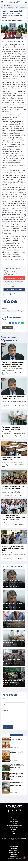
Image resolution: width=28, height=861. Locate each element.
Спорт (14, 833)
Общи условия (14, 847)
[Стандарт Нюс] (14, 807)
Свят (14, 831)
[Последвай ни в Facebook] (8, 810)
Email (4, 704)
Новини (3, 7)
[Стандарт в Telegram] (12, 301)
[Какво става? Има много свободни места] (14, 448)
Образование (9, 7)
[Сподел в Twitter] (13, 323)
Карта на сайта (14, 857)
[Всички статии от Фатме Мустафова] (5, 317)
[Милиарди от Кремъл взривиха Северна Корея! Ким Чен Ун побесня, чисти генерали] (6, 776)
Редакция (14, 849)
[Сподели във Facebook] (9, 323)
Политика (14, 819)
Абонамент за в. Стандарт (14, 859)
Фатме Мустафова (15, 317)
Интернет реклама (14, 851)
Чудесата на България (14, 825)
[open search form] (26, 2)
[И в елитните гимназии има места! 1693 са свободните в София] (14, 537)
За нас (14, 844)
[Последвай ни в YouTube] (12, 810)
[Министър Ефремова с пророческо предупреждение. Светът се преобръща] (14, 506)
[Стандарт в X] (15, 301)
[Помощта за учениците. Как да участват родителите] (14, 477)
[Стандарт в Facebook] (5, 301)
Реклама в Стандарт (14, 853)
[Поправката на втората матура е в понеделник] (14, 418)
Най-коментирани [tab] (16, 735)
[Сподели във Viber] (16, 323)
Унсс (4, 311)
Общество (14, 821)
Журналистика (11, 311)
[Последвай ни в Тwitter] (16, 810)
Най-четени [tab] (5, 735)
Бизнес (14, 829)
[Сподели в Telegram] (19, 323)
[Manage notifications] (24, 857)
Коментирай (8, 327)
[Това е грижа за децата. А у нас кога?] (14, 657)
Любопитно (14, 827)
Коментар (6, 710)
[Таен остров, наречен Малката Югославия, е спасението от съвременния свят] (6, 767)
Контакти (14, 855)
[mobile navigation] (2, 2)
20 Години (21, 311)
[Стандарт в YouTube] (8, 301)
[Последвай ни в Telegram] (20, 810)
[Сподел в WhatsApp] (22, 323)
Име (4, 698)
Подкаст (14, 823)
